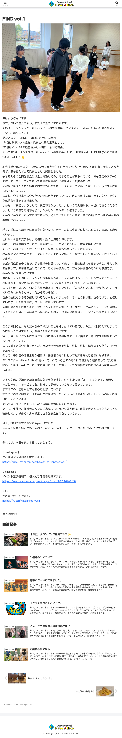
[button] (112, 511)
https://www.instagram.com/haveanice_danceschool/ (34, 462)
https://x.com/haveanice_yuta (21, 500)
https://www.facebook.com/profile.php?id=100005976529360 (39, 481)
